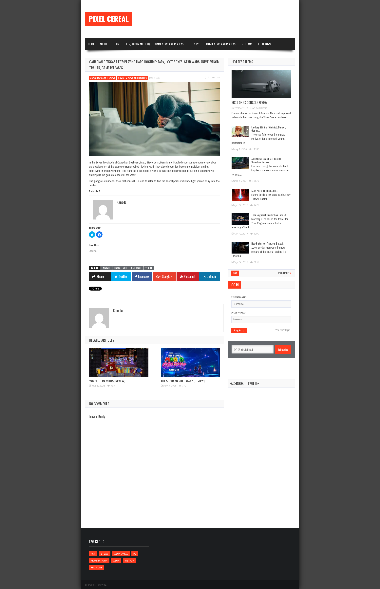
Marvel (106, 268)
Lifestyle (195, 44)
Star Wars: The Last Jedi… (264, 190)
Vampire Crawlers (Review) (107, 381)
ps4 (93, 553)
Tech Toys (264, 44)
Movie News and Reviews (221, 44)
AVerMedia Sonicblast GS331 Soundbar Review (266, 160)
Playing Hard (120, 268)
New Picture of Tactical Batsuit (267, 243)
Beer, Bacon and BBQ (137, 44)
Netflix (129, 560)
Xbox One (96, 567)
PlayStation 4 (99, 560)
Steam (104, 553)
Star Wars (136, 268)
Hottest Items (242, 61)
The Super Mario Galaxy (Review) (182, 381)
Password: (238, 312)
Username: (239, 297)
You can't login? (283, 330)
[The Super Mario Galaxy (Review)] (190, 362)
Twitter (253, 383)
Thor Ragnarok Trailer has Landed (268, 215)
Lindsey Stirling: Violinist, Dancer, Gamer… (268, 128)
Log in (234, 284)
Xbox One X (121, 553)
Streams (247, 44)
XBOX (116, 560)
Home (91, 44)
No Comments (259, 108)
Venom (148, 268)
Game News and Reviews (169, 44)
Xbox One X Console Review (249, 102)
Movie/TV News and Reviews (132, 78)
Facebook (237, 383)
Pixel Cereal (109, 18)
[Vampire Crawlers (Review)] (118, 362)
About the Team (109, 44)
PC (134, 553)
